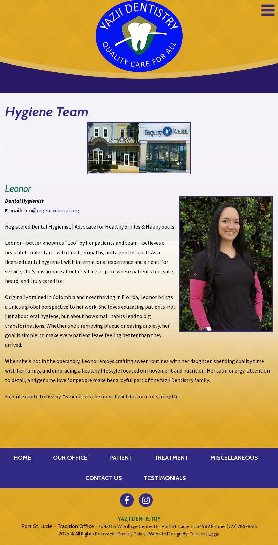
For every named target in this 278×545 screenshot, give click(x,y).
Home (22, 457)
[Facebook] (127, 500)
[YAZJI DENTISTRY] (139, 36)
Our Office (70, 457)
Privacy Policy (132, 534)
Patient (121, 457)
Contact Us (103, 478)
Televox (197, 534)
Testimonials (165, 478)
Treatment (171, 457)
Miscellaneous (234, 457)
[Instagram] (146, 500)
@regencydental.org (55, 210)
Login (214, 534)
